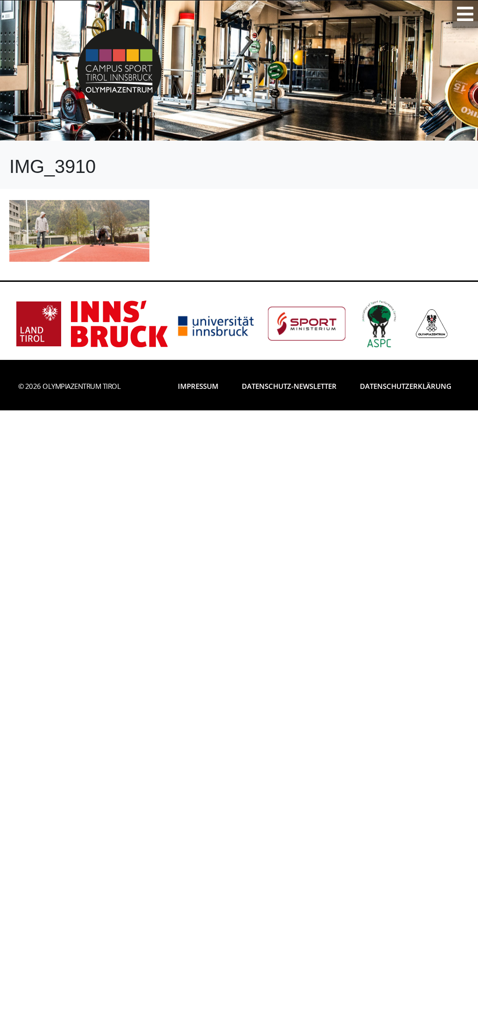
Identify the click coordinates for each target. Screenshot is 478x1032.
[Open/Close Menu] (465, 14)
